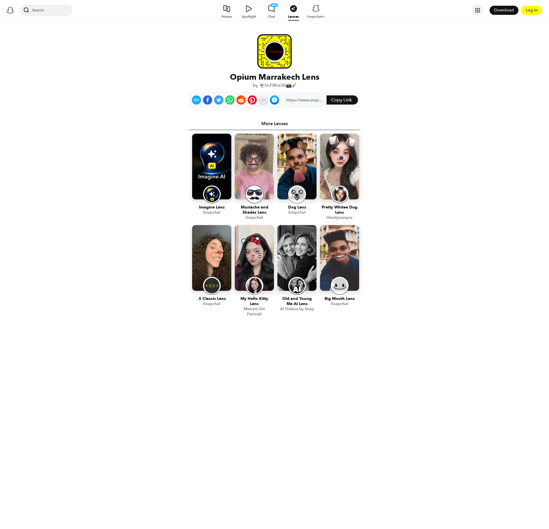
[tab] (274, 123)
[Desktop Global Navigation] (10, 10)
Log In (532, 10)
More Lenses (274, 124)
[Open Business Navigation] (477, 10)
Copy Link (341, 100)
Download (504, 10)
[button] (196, 100)
